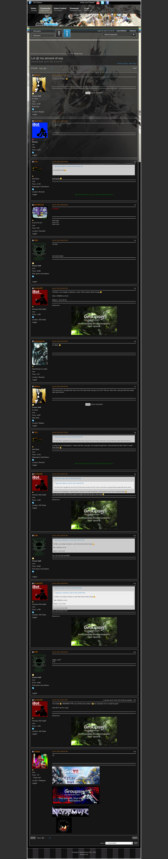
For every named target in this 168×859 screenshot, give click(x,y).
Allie (36, 240)
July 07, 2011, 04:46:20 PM (60, 652)
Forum (40, 53)
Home (34, 9)
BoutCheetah (33, 53)
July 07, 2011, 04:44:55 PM (60, 583)
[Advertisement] (84, 46)
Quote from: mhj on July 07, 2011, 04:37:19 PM (68, 478)
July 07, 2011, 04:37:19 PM (60, 432)
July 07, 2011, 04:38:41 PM (60, 474)
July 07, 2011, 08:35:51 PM (60, 751)
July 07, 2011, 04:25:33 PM (60, 240)
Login (88, 9)
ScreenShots (62, 53)
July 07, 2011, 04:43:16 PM (60, 535)
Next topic (133, 63)
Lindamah (132, 31)
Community (45, 9)
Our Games (37, 2)
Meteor (37, 75)
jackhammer (39, 341)
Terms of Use (84, 854)
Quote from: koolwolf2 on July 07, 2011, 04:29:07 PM (69, 540)
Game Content (60, 9)
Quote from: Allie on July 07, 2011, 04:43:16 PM (68, 587)
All (52, 68)
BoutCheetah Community (51, 53)
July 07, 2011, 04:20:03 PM (60, 204)
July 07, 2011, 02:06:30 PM (60, 161)
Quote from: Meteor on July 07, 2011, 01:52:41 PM (69, 166)
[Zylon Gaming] (33, 279)
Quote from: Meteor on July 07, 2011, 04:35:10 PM (69, 436)
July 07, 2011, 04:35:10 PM (60, 386)
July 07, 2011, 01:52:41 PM (60, 75)
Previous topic (122, 63)
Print (135, 68)
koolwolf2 (38, 288)
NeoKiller (38, 121)
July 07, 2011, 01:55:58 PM (60, 121)
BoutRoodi (39, 205)
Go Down (34, 68)
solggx (37, 751)
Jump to (102, 843)
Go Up (33, 838)
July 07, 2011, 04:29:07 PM (60, 288)
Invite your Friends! (87, 2)
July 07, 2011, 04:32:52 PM (60, 341)
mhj (35, 162)
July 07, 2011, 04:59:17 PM (60, 700)
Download (75, 9)
